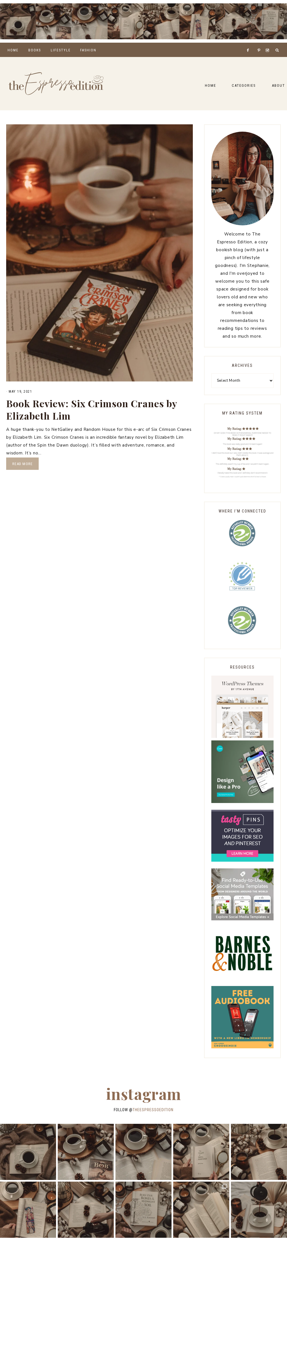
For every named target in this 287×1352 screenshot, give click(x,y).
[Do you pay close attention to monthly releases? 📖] (201, 1210)
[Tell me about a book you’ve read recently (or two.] (90, 21)
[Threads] (255, 43)
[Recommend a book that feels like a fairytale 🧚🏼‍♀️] (233, 21)
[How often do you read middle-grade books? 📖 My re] (54, 21)
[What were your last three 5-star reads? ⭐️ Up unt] (18, 21)
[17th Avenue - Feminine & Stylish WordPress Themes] (242, 736)
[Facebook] (249, 43)
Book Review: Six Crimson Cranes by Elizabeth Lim (91, 409)
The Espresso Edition (56, 84)
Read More (22, 464)
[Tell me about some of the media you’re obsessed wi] (197, 21)
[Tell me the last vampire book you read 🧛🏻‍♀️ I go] (269, 21)
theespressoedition (153, 1110)
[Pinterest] (260, 43)
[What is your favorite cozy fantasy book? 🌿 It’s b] (126, 21)
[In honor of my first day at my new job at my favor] (161, 21)
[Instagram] (268, 43)
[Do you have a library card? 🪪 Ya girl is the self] (259, 1210)
